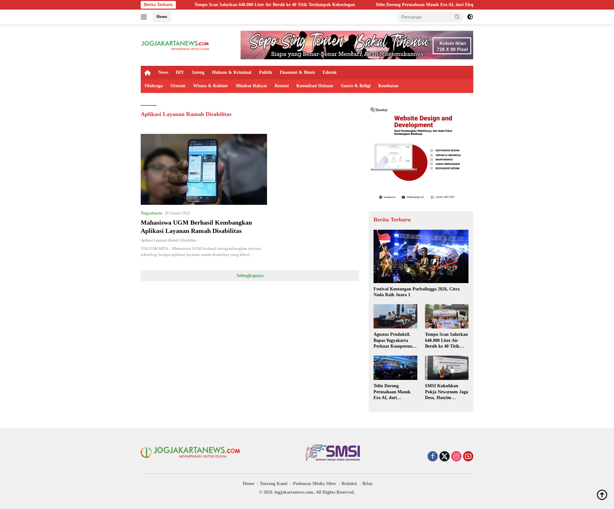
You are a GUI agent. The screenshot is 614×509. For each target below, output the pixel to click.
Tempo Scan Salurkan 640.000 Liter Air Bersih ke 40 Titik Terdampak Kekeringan (249, 4)
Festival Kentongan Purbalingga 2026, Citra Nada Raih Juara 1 (417, 292)
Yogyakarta (151, 213)
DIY (180, 72)
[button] (457, 17)
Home (161, 16)
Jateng (198, 72)
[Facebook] (433, 457)
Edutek (330, 72)
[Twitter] (444, 457)
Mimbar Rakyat (251, 85)
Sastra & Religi (356, 85)
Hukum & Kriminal (231, 72)
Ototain (177, 85)
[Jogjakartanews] (176, 44)
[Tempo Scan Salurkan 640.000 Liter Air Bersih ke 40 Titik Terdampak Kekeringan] (446, 316)
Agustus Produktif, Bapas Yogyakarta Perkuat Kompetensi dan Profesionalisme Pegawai (393, 340)
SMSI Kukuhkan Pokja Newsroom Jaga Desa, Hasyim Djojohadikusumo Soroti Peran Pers (446, 392)
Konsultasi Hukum (314, 85)
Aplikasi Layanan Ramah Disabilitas (169, 240)
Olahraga (154, 85)
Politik (265, 72)
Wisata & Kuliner (210, 85)
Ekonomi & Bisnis (297, 72)
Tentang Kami (273, 483)
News (163, 72)
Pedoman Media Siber (314, 483)
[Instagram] (456, 457)
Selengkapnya (250, 275)
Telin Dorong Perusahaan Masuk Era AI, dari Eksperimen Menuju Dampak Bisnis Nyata (436, 4)
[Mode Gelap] (470, 17)
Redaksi (349, 483)
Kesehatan (388, 85)
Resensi (282, 85)
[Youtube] (468, 457)
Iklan (367, 483)
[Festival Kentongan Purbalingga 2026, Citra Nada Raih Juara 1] (421, 256)
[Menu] (145, 17)
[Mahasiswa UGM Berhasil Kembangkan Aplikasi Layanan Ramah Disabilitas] (204, 169)
